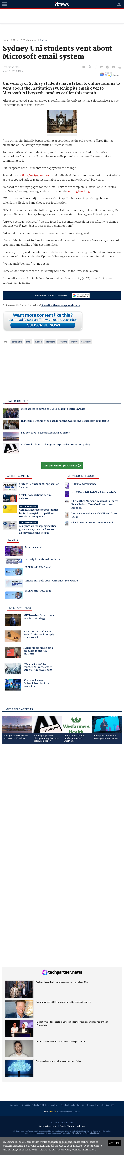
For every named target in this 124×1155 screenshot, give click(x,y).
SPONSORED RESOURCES (83, 475)
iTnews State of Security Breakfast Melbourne (51, 581)
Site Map (105, 1105)
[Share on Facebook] (96, 67)
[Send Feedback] (108, 67)
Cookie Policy (63, 1150)
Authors (54, 1105)
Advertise (75, 1105)
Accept (114, 1142)
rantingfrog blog (79, 191)
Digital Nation (67, 1126)
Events (13, 539)
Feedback (65, 1105)
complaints (17, 341)
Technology (29, 40)
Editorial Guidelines (40, 1105)
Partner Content (18, 475)
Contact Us (15, 1105)
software (62, 341)
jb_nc (19, 252)
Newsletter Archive (90, 1105)
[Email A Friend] (114, 67)
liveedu (38, 341)
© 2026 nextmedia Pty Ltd (68, 1111)
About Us (26, 1105)
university (86, 341)
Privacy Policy (76, 1133)
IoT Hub (81, 1126)
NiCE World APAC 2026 (38, 567)
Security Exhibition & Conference (44, 559)
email (28, 341)
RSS (112, 1105)
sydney (74, 341)
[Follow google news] (109, 74)
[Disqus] (62, 790)
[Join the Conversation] (84, 67)
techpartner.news (48, 1126)
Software (45, 40)
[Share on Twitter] (90, 67)
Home (6, 40)
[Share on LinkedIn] (102, 67)
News (16, 40)
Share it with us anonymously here (60, 305)
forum (37, 175)
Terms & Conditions (92, 1133)
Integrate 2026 (33, 548)
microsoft (50, 341)
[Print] (119, 67)
